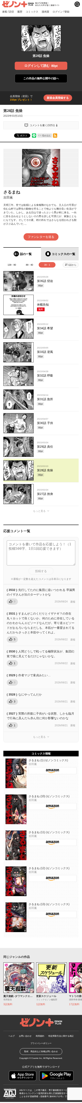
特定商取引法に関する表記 (61, 1036)
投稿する (41, 571)
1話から (72, 265)
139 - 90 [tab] (12, 265)
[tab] (22, 253)
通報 (72, 601)
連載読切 (8, 11)
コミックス (32, 11)
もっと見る (39, 511)
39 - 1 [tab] (47, 265)
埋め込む (46, 135)
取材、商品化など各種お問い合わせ (41, 1051)
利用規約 (40, 1036)
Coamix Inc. (37, 1058)
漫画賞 (45, 11)
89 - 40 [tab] (29, 265)
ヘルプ (11, 1036)
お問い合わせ (25, 1036)
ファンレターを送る (41, 236)
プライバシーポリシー (41, 1043)
